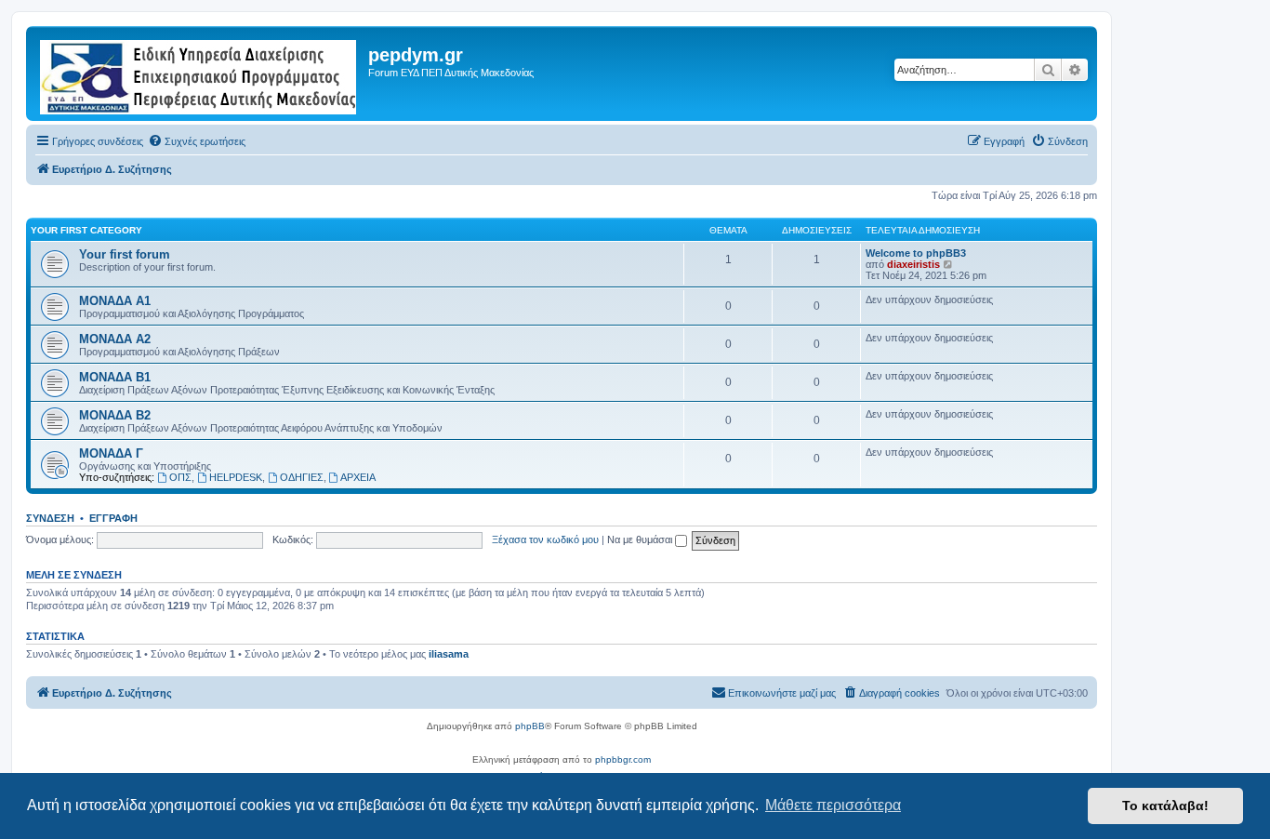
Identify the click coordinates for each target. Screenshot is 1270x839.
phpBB (530, 726)
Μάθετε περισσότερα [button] (833, 805)
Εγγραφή (113, 518)
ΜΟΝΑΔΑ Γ (111, 453)
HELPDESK (235, 477)
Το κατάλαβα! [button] (1165, 805)
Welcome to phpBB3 (916, 253)
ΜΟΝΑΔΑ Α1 (115, 301)
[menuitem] (196, 141)
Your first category (86, 230)
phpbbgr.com (623, 759)
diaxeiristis (913, 264)
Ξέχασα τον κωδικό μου (545, 539)
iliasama (449, 653)
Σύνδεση (50, 518)
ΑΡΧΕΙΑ (358, 477)
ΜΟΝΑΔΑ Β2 (115, 415)
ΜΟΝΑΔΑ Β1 (115, 377)
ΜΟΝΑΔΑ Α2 (115, 339)
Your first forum (124, 254)
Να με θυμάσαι (641, 539)
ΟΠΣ (180, 477)
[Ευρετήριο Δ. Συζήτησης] (199, 73)
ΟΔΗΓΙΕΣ (302, 477)
